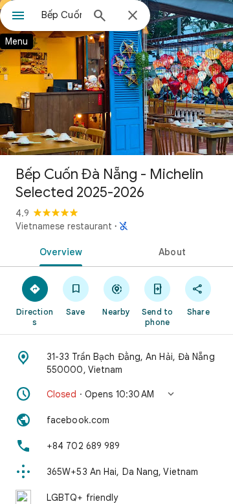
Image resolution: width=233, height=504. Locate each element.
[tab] (59, 250)
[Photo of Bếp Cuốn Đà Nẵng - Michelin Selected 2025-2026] (116, 77)
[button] (116, 394)
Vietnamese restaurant (64, 226)
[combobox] (61, 15)
